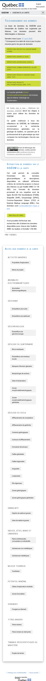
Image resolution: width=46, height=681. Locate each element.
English (38, 4)
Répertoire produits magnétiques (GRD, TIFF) (21, 76)
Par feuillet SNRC (16, 215)
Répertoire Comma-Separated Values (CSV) (22, 68)
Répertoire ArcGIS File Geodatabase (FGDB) (21, 50)
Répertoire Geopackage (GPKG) (19, 62)
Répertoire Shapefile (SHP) (18, 57)
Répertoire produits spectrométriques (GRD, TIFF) (19, 84)
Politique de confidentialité (17, 673)
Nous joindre (40, 7)
